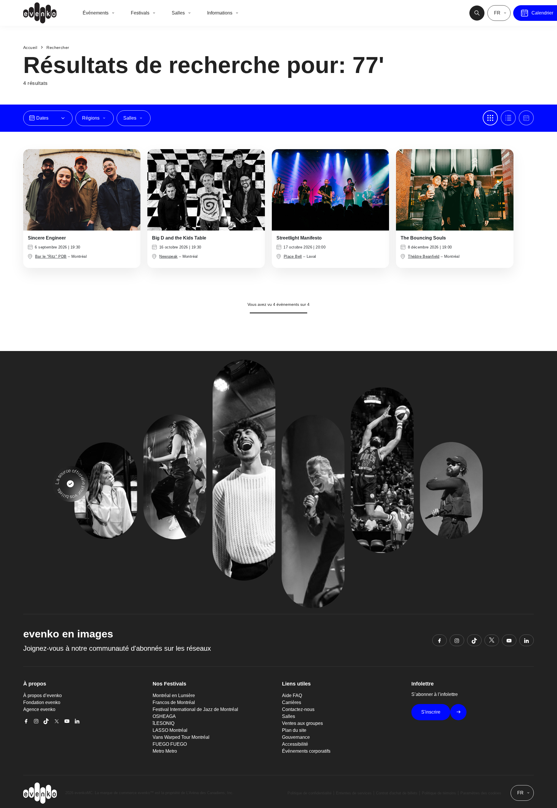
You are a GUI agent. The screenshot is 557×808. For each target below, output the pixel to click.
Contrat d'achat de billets (396, 793)
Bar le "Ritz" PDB (51, 256)
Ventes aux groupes (302, 723)
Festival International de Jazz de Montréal (195, 709)
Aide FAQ (292, 695)
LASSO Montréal (170, 730)
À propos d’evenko (42, 695)
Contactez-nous (298, 709)
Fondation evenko (41, 702)
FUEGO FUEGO (170, 744)
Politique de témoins (439, 793)
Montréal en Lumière (174, 695)
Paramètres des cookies (480, 793)
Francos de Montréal (174, 702)
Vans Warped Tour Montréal (181, 737)
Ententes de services (354, 793)
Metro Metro (165, 751)
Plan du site (294, 730)
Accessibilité (295, 744)
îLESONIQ (163, 723)
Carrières (291, 702)
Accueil (30, 47)
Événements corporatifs (306, 751)
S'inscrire (430, 712)
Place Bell (293, 256)
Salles (288, 716)
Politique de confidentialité (309, 793)
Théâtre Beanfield (424, 256)
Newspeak (168, 256)
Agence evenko (39, 709)
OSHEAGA (164, 716)
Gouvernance (296, 737)
